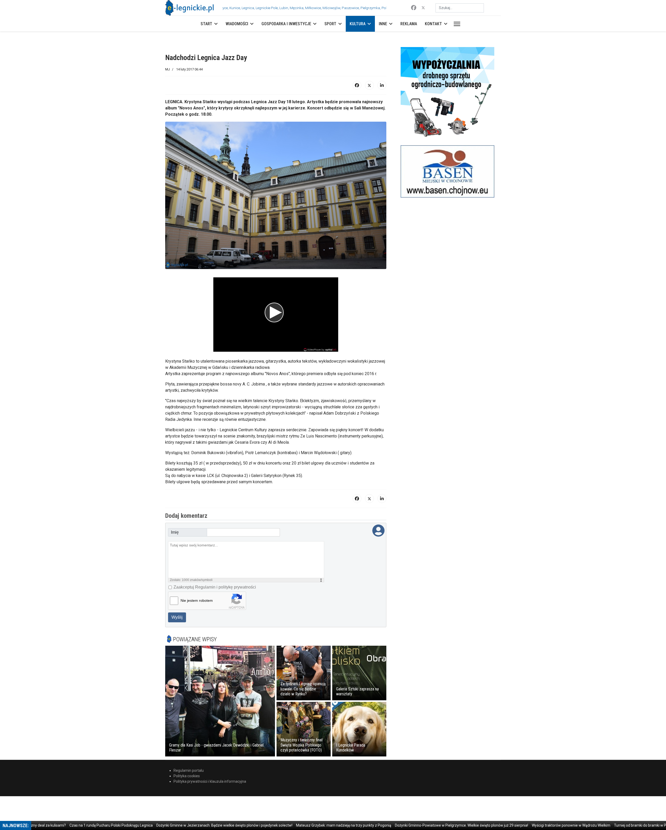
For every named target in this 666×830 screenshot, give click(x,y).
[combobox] (460, 7)
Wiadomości (237, 23)
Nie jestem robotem (197, 600)
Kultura (358, 23)
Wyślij (177, 617)
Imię (175, 532)
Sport (330, 23)
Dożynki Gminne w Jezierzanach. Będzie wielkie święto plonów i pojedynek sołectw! (203, 825)
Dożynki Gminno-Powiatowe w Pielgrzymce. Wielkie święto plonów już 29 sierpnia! (440, 825)
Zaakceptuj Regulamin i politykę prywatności (215, 587)
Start (206, 23)
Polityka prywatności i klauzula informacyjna (210, 781)
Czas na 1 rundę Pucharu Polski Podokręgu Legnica (90, 825)
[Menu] (456, 24)
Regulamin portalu (189, 770)
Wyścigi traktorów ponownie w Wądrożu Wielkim (550, 825)
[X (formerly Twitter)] (369, 85)
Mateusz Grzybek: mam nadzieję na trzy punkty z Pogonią (322, 825)
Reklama (408, 23)
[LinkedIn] (381, 85)
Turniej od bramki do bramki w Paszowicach (629, 825)
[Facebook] (413, 8)
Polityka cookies (187, 776)
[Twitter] (423, 8)
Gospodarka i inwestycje (286, 23)
